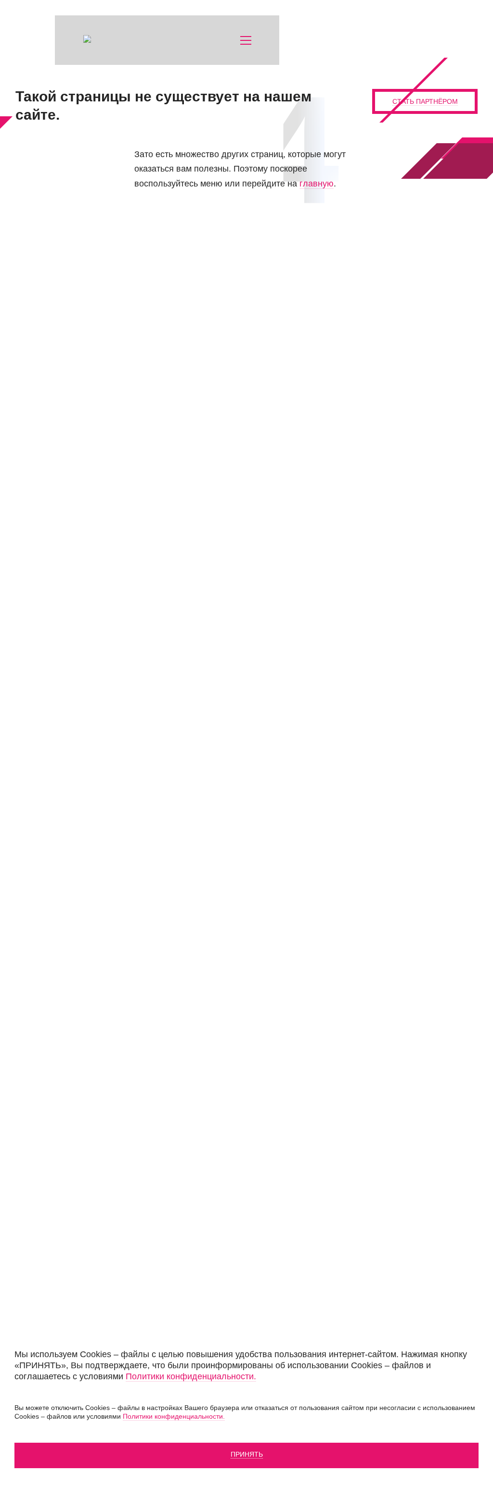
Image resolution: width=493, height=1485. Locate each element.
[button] (245, 40)
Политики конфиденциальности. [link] (191, 1376)
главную (316, 183)
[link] (122, 40)
